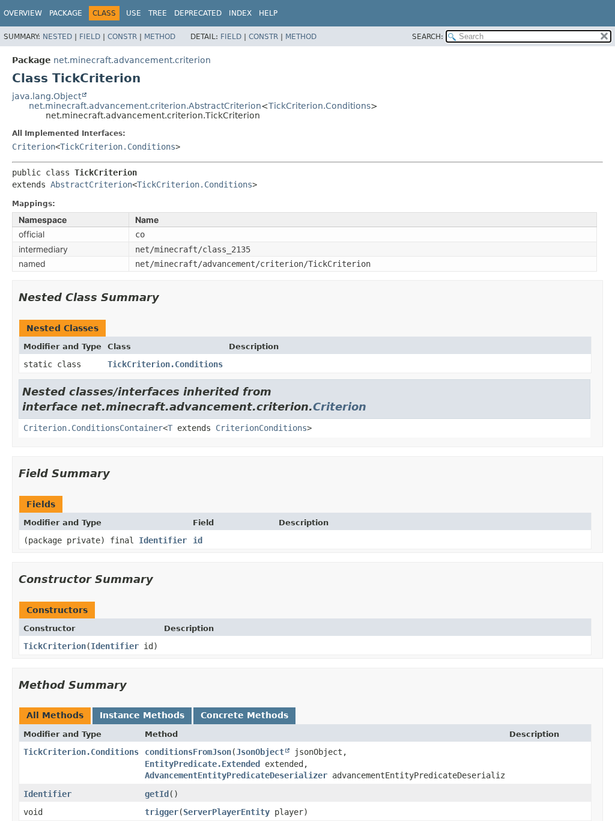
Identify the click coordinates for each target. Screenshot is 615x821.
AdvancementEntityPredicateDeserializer (236, 775)
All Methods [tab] (54, 715)
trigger (161, 812)
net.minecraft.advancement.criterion (132, 60)
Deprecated (198, 13)
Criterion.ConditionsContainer (93, 428)
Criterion (33, 146)
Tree (157, 13)
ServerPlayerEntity (226, 812)
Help (268, 13)
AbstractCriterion (91, 184)
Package (65, 13)
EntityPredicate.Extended (202, 764)
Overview (23, 13)
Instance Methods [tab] (142, 715)
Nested (57, 36)
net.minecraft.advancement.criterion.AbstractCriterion (145, 106)
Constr (122, 36)
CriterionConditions (261, 428)
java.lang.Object (46, 96)
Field (89, 36)
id (197, 540)
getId (157, 794)
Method (159, 36)
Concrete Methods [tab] (244, 715)
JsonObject (260, 752)
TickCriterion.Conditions (319, 106)
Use (133, 13)
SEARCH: (427, 36)
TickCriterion (54, 646)
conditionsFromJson (188, 752)
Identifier (163, 540)
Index (240, 13)
